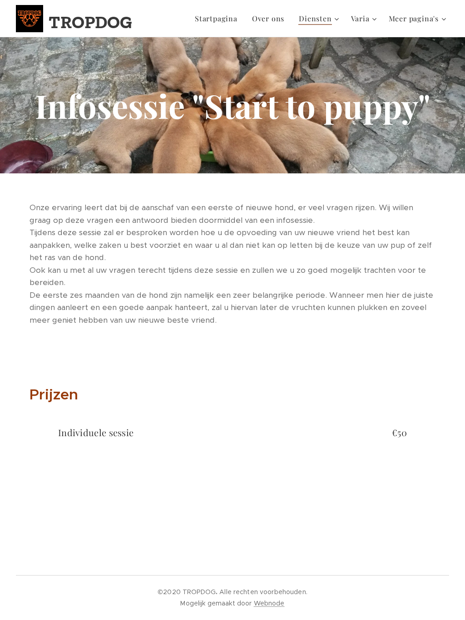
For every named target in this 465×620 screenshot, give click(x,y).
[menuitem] (219, 18)
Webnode (269, 603)
